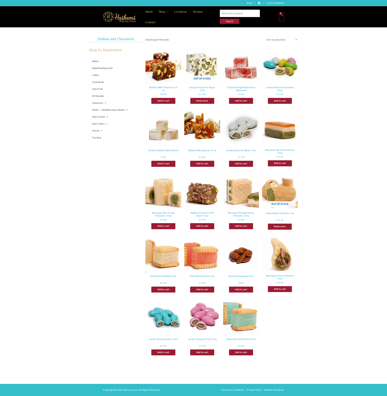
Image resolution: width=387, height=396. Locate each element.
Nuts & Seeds (98, 117)
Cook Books (98, 82)
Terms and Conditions (232, 389)
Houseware (97, 103)
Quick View (163, 81)
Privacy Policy (254, 389)
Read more (202, 100)
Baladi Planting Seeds (102, 68)
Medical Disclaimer (274, 389)
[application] (166, 11)
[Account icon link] (259, 3)
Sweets (95, 130)
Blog (249, 3)
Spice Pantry (98, 124)
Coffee (95, 75)
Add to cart (163, 100)
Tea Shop (96, 137)
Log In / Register (275, 3)
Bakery (95, 61)
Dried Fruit (97, 89)
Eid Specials (98, 96)
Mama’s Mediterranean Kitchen (108, 110)
